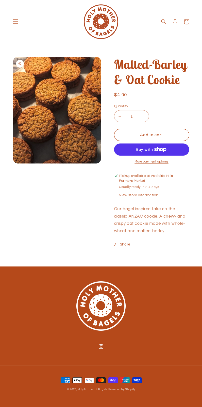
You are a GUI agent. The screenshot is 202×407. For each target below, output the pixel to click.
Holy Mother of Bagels (92, 389)
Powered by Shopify (121, 389)
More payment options (151, 161)
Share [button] (125, 244)
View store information (138, 195)
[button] (15, 21)
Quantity (121, 106)
